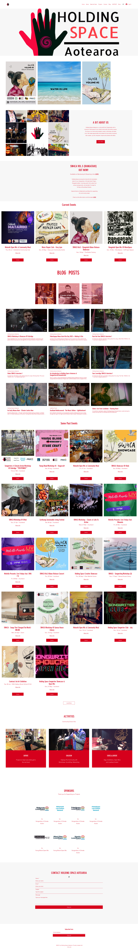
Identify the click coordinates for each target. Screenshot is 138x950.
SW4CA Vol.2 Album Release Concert (52, 573)
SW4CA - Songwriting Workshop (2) (120, 573)
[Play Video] (26, 320)
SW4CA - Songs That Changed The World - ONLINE (18, 628)
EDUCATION (69, 755)
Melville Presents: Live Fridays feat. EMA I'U (17, 574)
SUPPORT (26, 755)
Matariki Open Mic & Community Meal (18, 247)
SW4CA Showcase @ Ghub (120, 466)
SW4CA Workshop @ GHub (18, 520)
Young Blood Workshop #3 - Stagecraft (52, 466)
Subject (37, 889)
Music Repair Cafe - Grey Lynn (52, 247)
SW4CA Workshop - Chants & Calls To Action (86, 521)
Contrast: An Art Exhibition (18, 681)
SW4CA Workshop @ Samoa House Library (52, 628)
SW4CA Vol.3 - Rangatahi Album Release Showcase (86, 248)
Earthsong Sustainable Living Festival (52, 520)
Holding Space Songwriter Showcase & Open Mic (52, 682)
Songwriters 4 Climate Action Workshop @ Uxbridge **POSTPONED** (18, 467)
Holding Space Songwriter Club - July (120, 627)
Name (37, 878)
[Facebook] (123, 4)
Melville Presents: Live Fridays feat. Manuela (120, 521)
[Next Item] (107, 83)
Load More (69, 703)
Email (37, 883)
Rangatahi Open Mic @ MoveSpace (120, 247)
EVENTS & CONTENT (112, 755)
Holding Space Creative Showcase (86, 573)
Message (38, 894)
